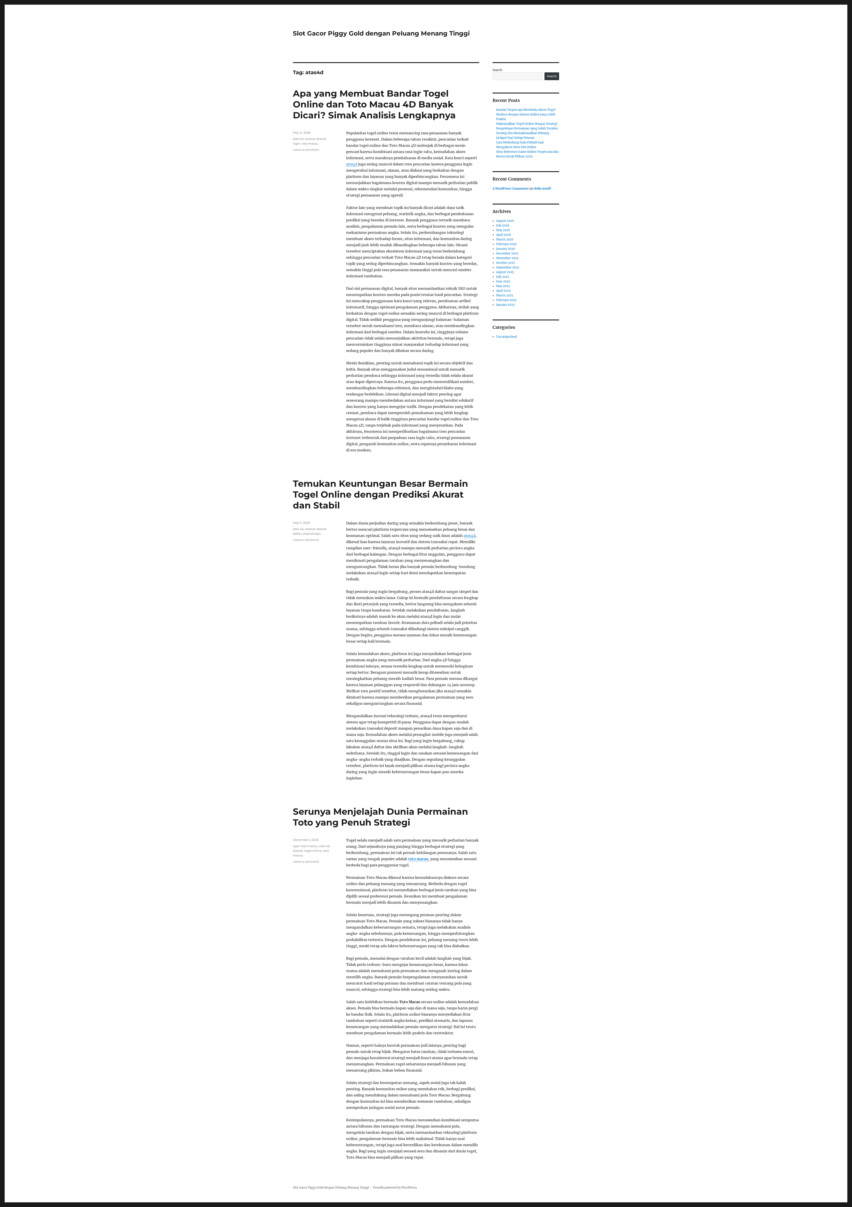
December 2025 (507, 253)
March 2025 (504, 295)
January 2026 (505, 249)
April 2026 (503, 235)
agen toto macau (305, 846)
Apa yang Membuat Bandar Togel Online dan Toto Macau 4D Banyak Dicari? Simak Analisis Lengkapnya (374, 104)
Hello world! (542, 189)
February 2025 (506, 300)
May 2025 (503, 286)
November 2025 (507, 258)
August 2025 (505, 272)
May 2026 (503, 230)
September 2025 (507, 267)
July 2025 (502, 277)
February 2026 (506, 244)
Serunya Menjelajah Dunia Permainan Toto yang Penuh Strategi (380, 817)
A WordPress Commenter (511, 189)
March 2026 (504, 239)
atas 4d (298, 139)
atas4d (351, 164)
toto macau (310, 143)
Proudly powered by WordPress (395, 1187)
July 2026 (502, 225)
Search (497, 70)
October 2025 (505, 263)
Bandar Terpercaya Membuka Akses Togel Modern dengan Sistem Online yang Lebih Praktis (525, 114)
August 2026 (505, 221)
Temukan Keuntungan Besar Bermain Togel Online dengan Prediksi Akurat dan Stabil (380, 494)
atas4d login (312, 533)
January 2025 (505, 305)
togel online (313, 850)
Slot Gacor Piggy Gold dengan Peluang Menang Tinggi (381, 33)
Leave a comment (306, 149)
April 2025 (503, 291)
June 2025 (503, 281)
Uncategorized (506, 337)
